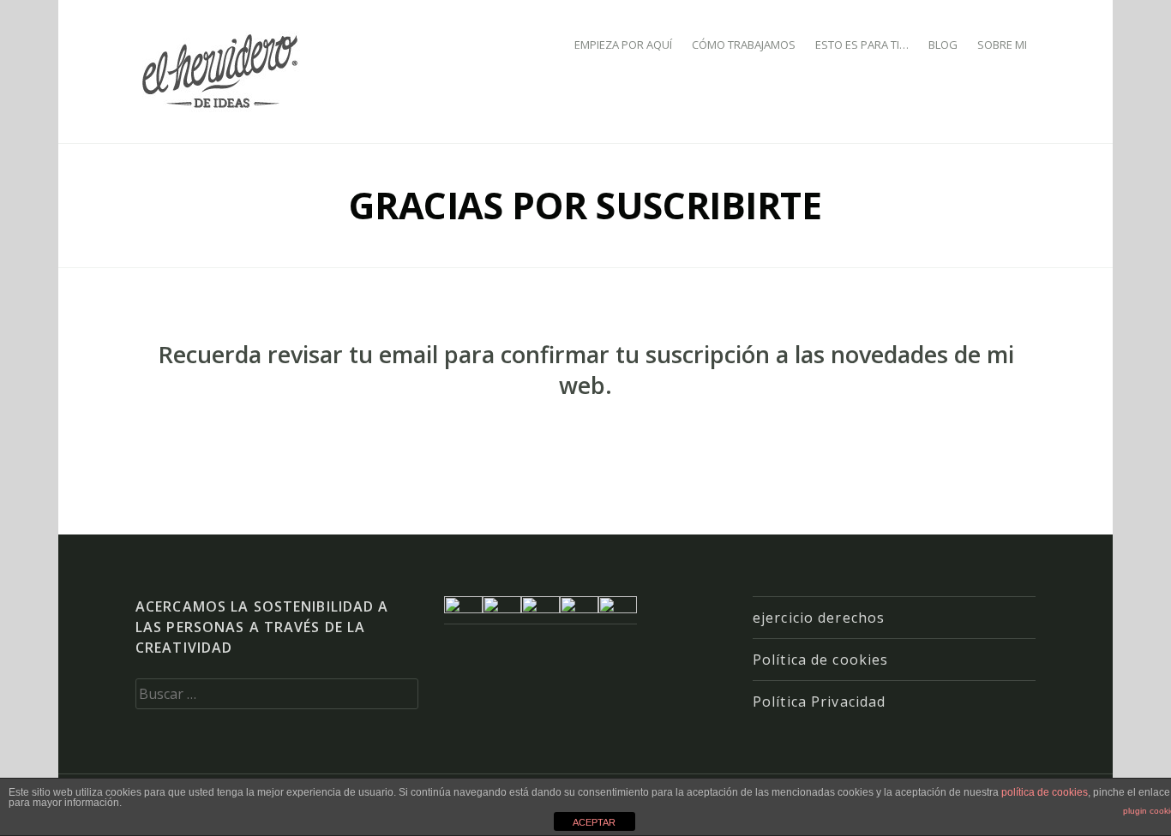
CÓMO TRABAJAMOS (744, 44)
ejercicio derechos (819, 617)
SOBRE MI (1002, 44)
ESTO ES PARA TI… (862, 44)
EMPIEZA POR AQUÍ (623, 44)
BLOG (943, 44)
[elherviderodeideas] (222, 70)
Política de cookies (820, 659)
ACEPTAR (594, 822)
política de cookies (1044, 792)
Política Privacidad (819, 701)
